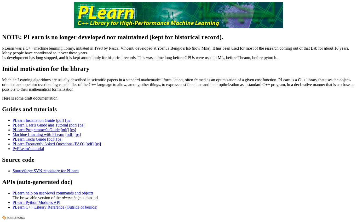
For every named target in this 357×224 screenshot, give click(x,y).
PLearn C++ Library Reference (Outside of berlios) (55, 207)
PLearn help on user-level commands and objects (53, 193)
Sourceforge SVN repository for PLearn (46, 171)
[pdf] (60, 120)
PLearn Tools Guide (29, 139)
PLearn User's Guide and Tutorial (40, 125)
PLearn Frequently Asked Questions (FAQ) (48, 144)
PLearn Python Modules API (36, 202)
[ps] (68, 120)
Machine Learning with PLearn (38, 134)
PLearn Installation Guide (34, 120)
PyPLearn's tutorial (28, 148)
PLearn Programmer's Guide (36, 130)
